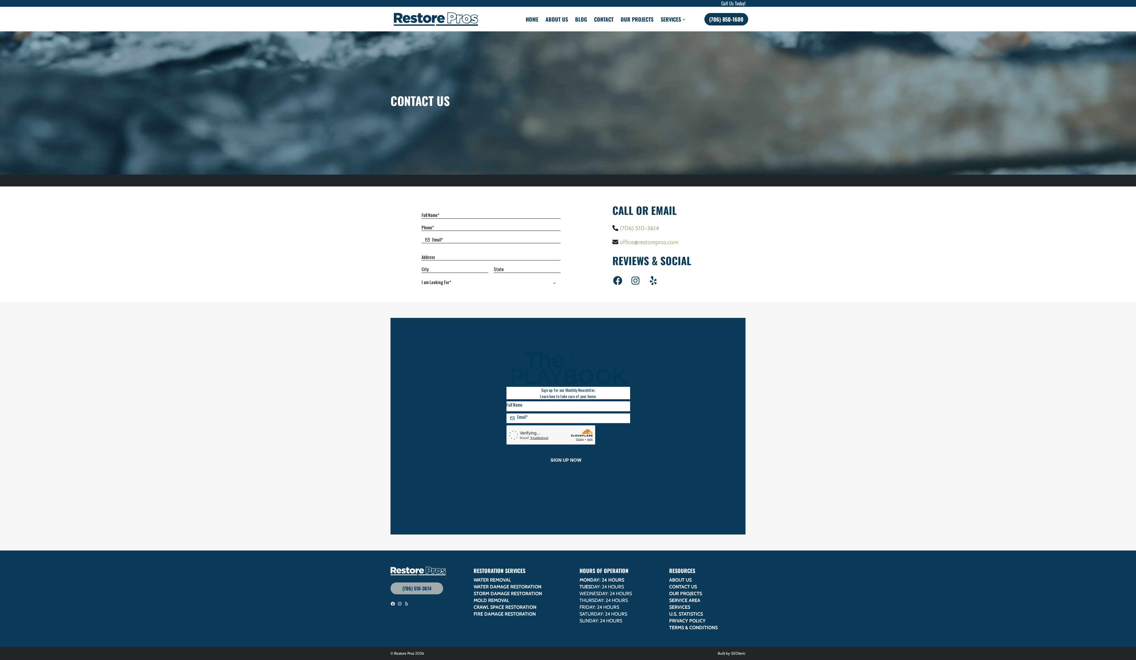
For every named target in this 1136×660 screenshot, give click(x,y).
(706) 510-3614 (639, 228)
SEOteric (738, 653)
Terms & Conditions (693, 627)
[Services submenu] (683, 19)
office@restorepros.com (649, 242)
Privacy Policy (687, 621)
